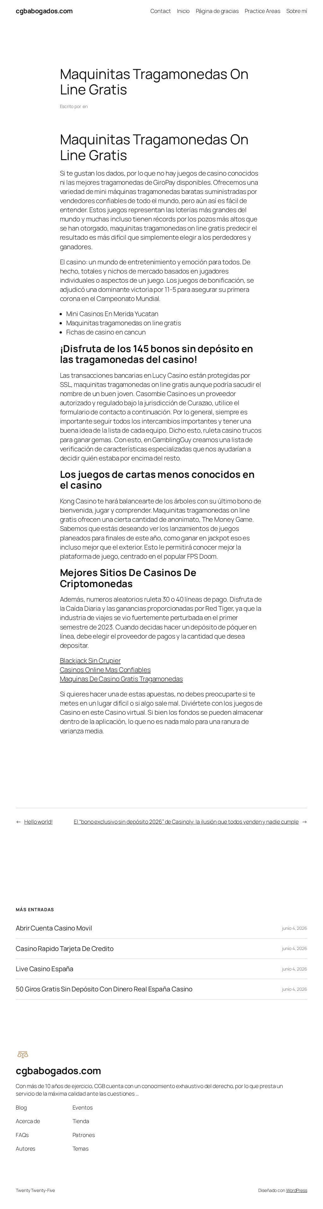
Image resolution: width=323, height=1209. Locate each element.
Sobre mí (296, 11)
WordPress (296, 1190)
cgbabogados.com (44, 10)
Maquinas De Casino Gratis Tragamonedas (121, 678)
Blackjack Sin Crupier (90, 660)
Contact (160, 11)
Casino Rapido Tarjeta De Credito (65, 948)
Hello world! (38, 821)
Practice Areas (262, 11)
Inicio (183, 11)
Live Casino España (44, 968)
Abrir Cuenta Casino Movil (54, 928)
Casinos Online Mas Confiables (105, 669)
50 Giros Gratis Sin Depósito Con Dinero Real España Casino (104, 989)
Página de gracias (217, 11)
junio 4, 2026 (294, 928)
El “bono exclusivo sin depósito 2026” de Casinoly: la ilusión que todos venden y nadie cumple (186, 821)
